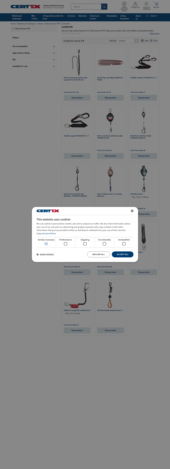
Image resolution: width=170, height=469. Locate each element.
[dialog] (85, 234)
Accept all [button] (122, 254)
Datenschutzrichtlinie (46, 233)
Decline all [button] (98, 254)
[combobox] (132, 211)
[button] (45, 254)
